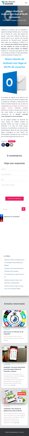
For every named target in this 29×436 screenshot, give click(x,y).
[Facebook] (1, 215)
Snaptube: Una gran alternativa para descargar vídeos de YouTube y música (14, 369)
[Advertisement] (14, 238)
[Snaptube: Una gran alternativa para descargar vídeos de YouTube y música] (14, 353)
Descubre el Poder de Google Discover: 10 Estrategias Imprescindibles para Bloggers (14, 262)
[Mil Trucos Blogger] (9, 3)
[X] (1, 218)
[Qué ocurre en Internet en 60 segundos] (14, 318)
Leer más (13, 385)
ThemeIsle (21, 432)
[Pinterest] (1, 220)
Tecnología (11, 141)
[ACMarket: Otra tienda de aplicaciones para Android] (14, 396)
